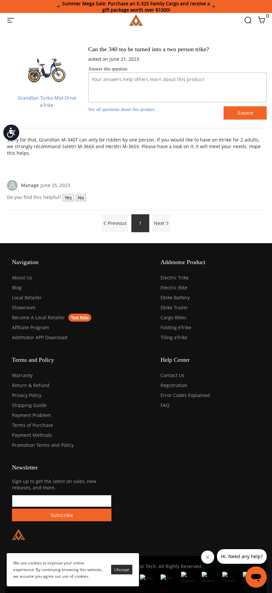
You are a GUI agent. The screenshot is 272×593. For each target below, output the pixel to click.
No (81, 197)
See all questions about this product (121, 109)
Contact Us (172, 375)
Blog (17, 287)
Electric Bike (174, 287)
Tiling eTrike (174, 337)
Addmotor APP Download (39, 337)
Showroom (23, 307)
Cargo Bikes (173, 317)
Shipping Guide (29, 405)
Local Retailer (27, 297)
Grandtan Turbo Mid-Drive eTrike (47, 101)
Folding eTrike (176, 327)
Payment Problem (31, 415)
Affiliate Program (30, 327)
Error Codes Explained (185, 395)
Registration (174, 385)
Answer (245, 113)
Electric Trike (175, 277)
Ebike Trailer (174, 307)
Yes (68, 197)
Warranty (22, 375)
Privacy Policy (26, 395)
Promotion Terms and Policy (43, 445)
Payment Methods (32, 435)
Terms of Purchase (32, 425)
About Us (22, 277)
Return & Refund (30, 385)
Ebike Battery (175, 297)
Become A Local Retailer (38, 317)
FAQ (165, 405)
